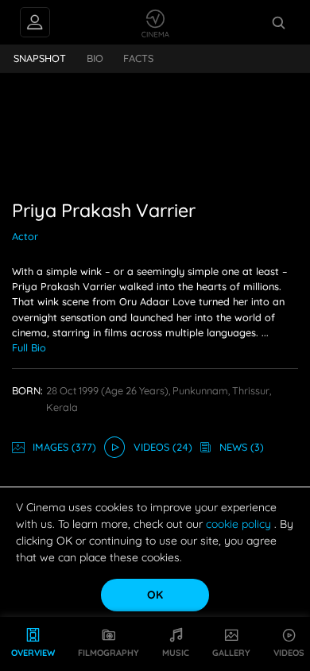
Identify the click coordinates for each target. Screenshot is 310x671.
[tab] (40, 59)
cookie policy (240, 524)
